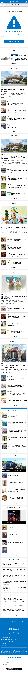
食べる (7, 4)
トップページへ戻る (14, 41)
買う (16, 4)
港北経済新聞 (14, 2)
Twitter (14, 632)
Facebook (10, 632)
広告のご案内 (4, 645)
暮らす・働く (20, 4)
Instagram (17, 632)
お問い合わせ (4, 643)
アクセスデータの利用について (7, 641)
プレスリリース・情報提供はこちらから (9, 639)
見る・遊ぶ (12, 4)
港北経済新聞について (6, 637)
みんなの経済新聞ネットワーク (14, 658)
